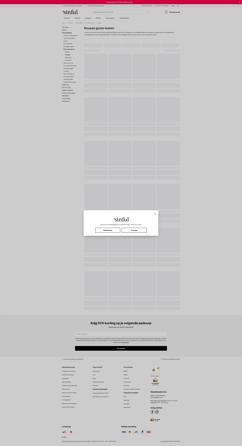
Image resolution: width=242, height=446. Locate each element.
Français (134, 230)
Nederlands (107, 230)
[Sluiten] (155, 214)
